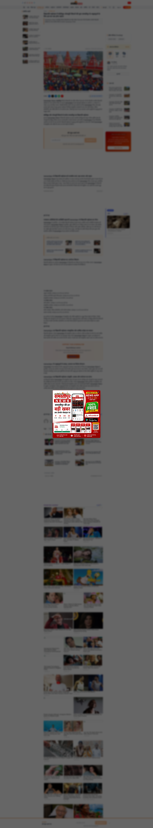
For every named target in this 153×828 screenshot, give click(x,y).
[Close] (98, 392)
